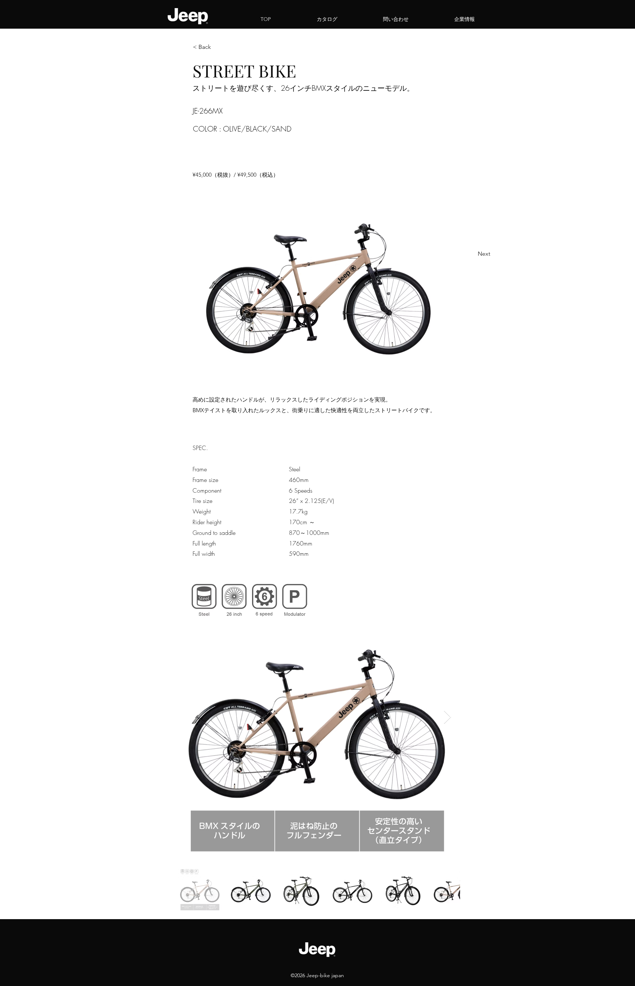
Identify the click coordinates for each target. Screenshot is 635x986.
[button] (217, 47)
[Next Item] (447, 717)
